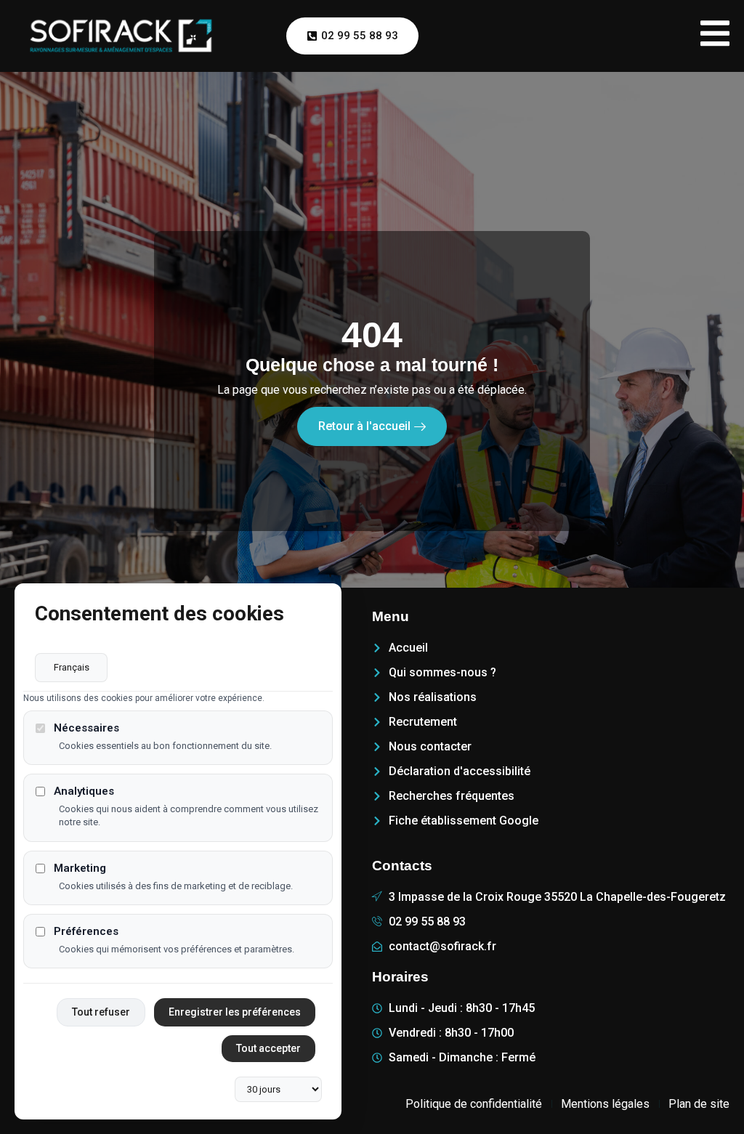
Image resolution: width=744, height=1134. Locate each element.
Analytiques (84, 791)
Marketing (80, 868)
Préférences (86, 931)
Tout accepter (268, 1048)
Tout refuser (101, 1012)
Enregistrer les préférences (235, 1012)
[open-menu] (714, 36)
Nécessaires (86, 728)
